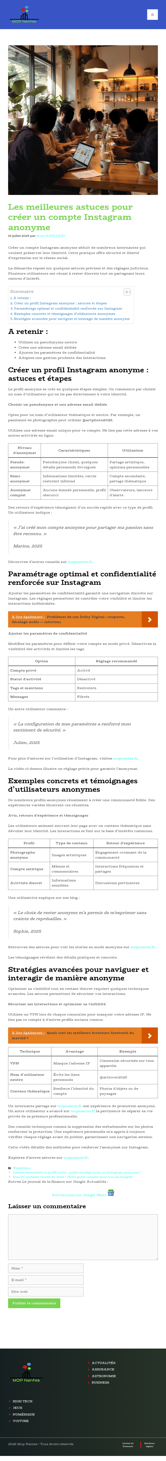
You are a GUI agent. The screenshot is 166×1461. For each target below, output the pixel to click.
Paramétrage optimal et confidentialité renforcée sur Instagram (68, 308)
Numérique (22, 1168)
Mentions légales (149, 1445)
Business (100, 1382)
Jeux (17, 1407)
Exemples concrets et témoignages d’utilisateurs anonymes (64, 313)
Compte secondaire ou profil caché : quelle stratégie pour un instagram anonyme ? (77, 1172)
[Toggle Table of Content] (125, 292)
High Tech (22, 1401)
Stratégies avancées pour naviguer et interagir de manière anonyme (72, 318)
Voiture (21, 1421)
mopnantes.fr (80, 561)
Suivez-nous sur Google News (79, 1195)
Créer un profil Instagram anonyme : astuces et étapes (60, 303)
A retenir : (22, 298)
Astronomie (104, 1376)
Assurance (103, 1369)
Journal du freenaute (128, 1445)
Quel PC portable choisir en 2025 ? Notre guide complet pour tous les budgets (73, 1177)
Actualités (103, 1362)
